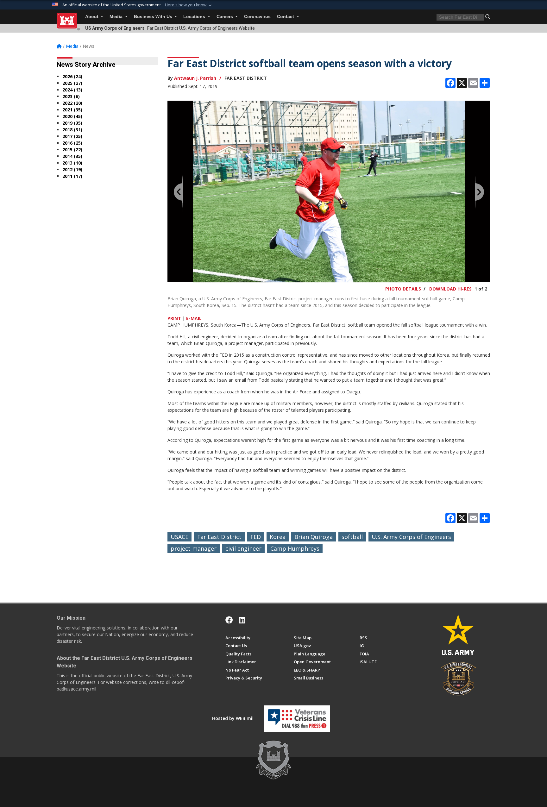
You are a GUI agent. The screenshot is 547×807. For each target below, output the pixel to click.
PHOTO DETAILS (403, 289)
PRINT (174, 318)
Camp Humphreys (294, 548)
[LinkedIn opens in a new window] (242, 620)
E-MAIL (194, 318)
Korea (278, 537)
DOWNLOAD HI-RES (450, 289)
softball (352, 537)
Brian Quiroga (313, 537)
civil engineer (243, 548)
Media (117, 16)
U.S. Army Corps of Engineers (411, 537)
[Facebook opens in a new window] (229, 620)
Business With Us (153, 16)
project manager (194, 548)
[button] (189, 5)
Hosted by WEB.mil (233, 718)
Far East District (219, 537)
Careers (225, 16)
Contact (286, 16)
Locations (194, 16)
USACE (179, 537)
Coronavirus (257, 16)
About (92, 16)
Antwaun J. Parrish (195, 78)
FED (255, 537)
